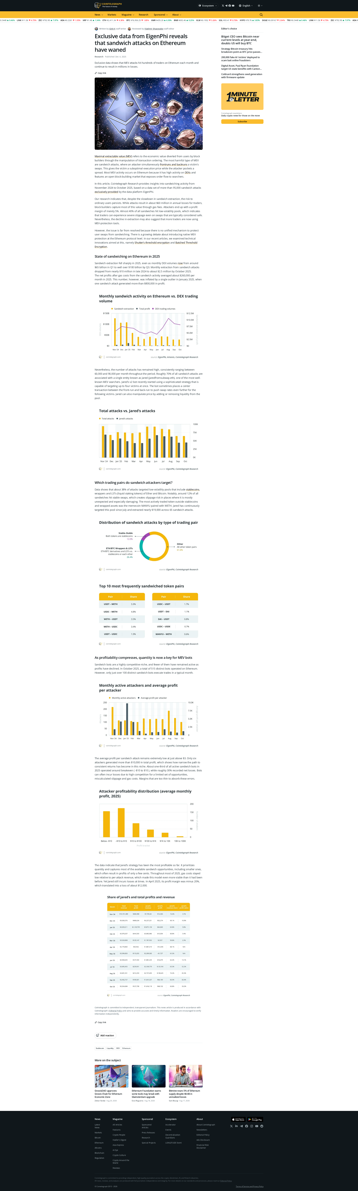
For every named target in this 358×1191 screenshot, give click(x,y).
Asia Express (118, 1145)
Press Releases (148, 1132)
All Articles (117, 1124)
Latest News (97, 1126)
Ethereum (99, 1142)
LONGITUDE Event (173, 1142)
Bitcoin (98, 1137)
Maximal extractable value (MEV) (113, 156)
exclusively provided (106, 191)
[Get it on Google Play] (255, 1119)
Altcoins (98, 1147)
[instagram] (251, 1126)
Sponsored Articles (146, 1126)
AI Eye (115, 1150)
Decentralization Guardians (172, 1136)
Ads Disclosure (203, 1140)
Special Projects (149, 1142)
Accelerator (170, 1124)
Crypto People (119, 1134)
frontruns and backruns (173, 164)
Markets (112, 14)
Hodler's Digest (119, 1140)
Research (143, 14)
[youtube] (256, 1126)
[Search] (261, 14)
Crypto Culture (119, 1155)
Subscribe (242, 121)
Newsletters (202, 1129)
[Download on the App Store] (238, 1119)
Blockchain (99, 1153)
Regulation (99, 1158)
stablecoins (192, 489)
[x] (231, 1126)
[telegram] (241, 1126)
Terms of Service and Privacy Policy (249, 1186)
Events (168, 1129)
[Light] (259, 5)
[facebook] (246, 1126)
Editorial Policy (115, 1010)
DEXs (188, 172)
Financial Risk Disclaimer (203, 1146)
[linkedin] (236, 1126)
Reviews (116, 1168)
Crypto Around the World (121, 1161)
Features (116, 1129)
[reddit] (261, 1126)
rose (180, 263)
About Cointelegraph (206, 1124)
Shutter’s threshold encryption (152, 242)
